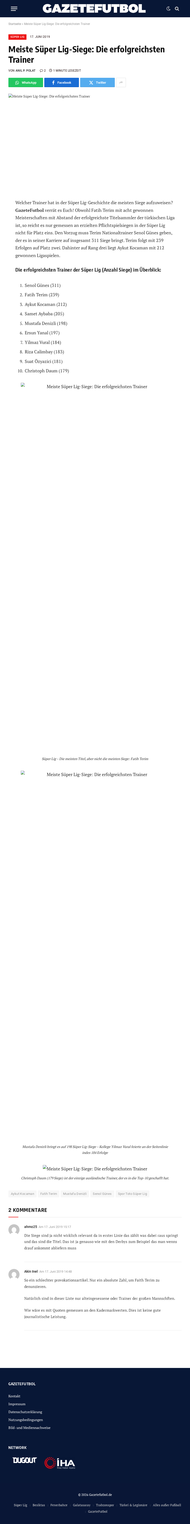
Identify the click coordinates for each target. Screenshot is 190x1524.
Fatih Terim (48, 1194)
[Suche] (176, 8)
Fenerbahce (59, 1505)
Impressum (16, 1404)
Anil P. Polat (25, 70)
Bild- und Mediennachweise (29, 1427)
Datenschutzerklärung (25, 1411)
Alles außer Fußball (167, 1505)
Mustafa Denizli (75, 1194)
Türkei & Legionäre (133, 1505)
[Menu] (14, 8)
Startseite (14, 24)
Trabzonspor (105, 1505)
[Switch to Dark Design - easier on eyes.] (168, 8)
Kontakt (14, 1396)
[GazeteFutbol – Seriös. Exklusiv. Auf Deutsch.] (95, 8)
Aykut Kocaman (22, 1194)
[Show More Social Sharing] (121, 82)
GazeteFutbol (97, 1511)
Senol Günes (102, 1194)
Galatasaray (82, 1505)
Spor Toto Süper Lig (132, 1194)
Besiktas (39, 1505)
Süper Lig (17, 37)
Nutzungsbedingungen (25, 1419)
